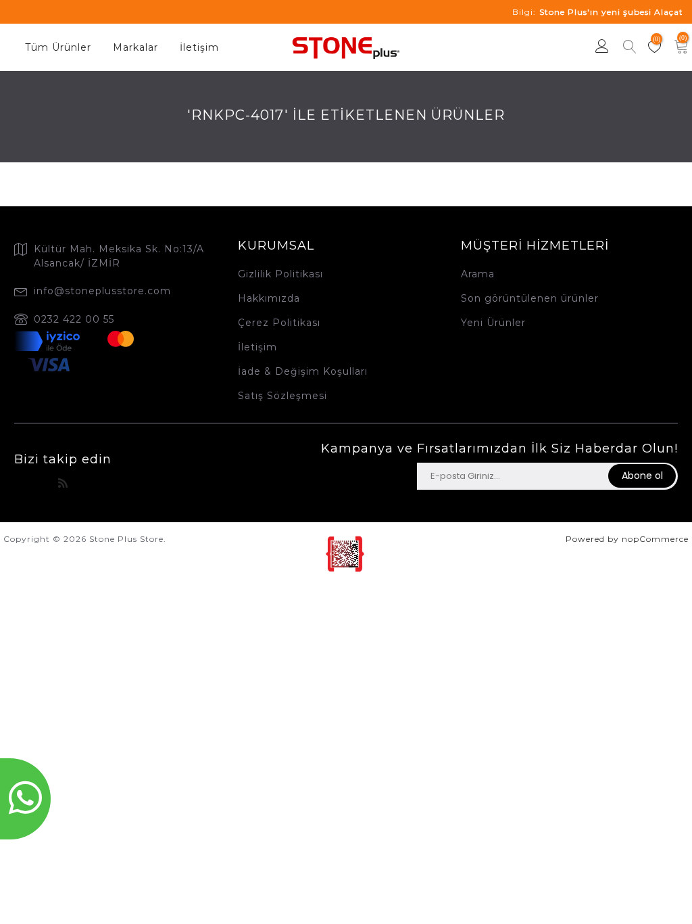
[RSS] (63, 483)
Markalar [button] (135, 47)
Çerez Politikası (279, 323)
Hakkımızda (269, 298)
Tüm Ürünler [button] (58, 47)
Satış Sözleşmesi (282, 396)
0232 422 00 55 (74, 319)
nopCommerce (655, 539)
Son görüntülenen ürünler (530, 298)
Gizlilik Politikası (280, 274)
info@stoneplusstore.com (102, 291)
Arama (478, 274)
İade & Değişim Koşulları (303, 371)
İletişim (199, 47)
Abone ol (642, 475)
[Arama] (630, 48)
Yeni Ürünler (493, 323)
